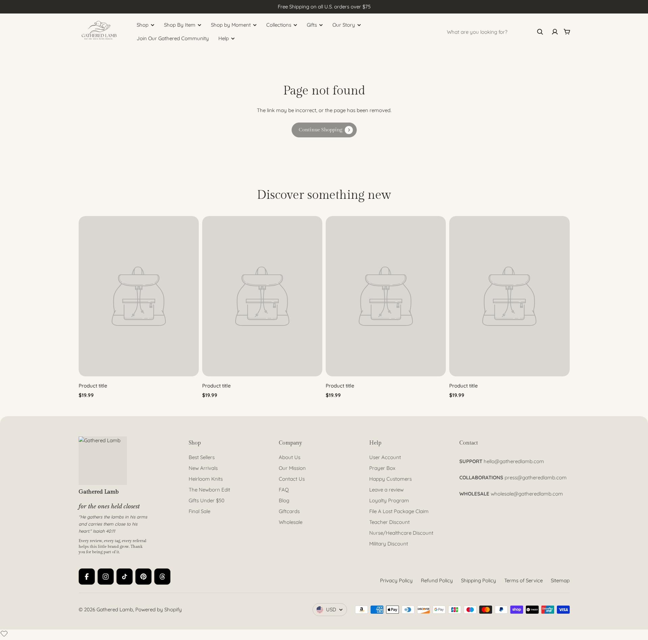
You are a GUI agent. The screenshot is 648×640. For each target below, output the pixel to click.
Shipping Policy (478, 580)
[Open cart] (567, 32)
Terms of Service (523, 580)
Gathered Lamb (115, 609)
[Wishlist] (4, 634)
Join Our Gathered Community (173, 38)
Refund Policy (437, 580)
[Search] (540, 32)
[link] (324, 130)
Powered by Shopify (158, 609)
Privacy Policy (396, 580)
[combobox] (495, 32)
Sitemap (560, 580)
